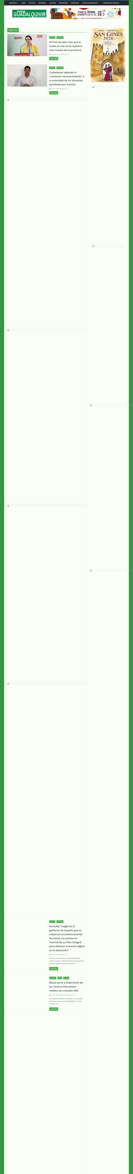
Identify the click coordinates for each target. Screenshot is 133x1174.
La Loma (66, 978)
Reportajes (63, 3)
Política (32, 3)
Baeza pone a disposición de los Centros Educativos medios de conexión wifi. (66, 986)
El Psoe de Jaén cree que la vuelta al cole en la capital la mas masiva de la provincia (65, 46)
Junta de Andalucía (90, 3)
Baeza (59, 978)
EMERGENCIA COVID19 (111, 3)
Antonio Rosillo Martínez (68, 995)
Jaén (23, 3)
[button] (18, 2)
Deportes (42, 3)
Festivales (75, 3)
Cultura (52, 3)
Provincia (13, 3)
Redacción (66, 54)
